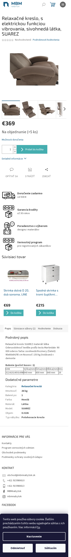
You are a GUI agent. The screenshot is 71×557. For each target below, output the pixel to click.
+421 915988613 (15, 486)
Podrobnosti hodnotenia (46, 40)
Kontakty (7, 443)
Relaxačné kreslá (31, 386)
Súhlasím (50, 548)
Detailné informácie (12, 159)
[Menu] (62, 4)
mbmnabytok (14, 496)
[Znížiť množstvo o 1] (15, 151)
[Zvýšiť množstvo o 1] (15, 147)
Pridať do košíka (34, 149)
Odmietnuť (18, 548)
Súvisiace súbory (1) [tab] (25, 328)
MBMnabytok (14, 491)
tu (38, 527)
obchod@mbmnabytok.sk (21, 475)
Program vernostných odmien (18, 448)
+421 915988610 (15, 480)
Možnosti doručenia (12, 140)
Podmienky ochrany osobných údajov (22, 457)
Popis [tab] (8, 328)
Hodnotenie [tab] (44, 328)
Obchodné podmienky (14, 452)
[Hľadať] (43, 4)
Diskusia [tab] (57, 328)
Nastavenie (34, 537)
